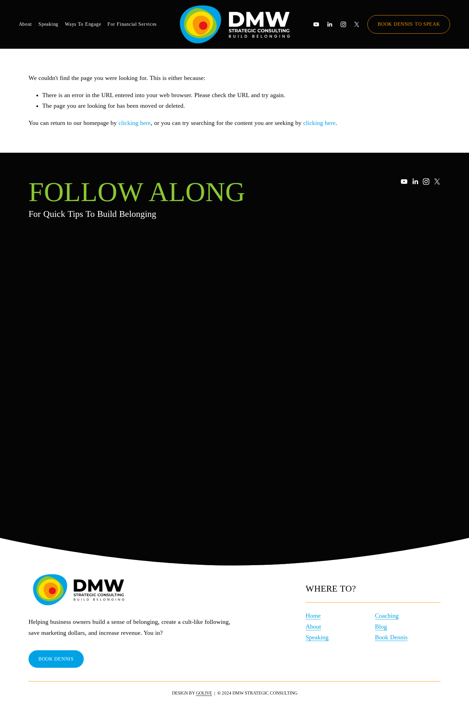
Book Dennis (391, 637)
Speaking (48, 24)
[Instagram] (343, 24)
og (384, 626)
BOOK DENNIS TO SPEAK (409, 24)
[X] (356, 24)
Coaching (387, 615)
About (25, 24)
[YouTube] (316, 24)
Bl (378, 626)
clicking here (134, 122)
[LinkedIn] (329, 24)
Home (313, 615)
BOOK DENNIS (56, 659)
